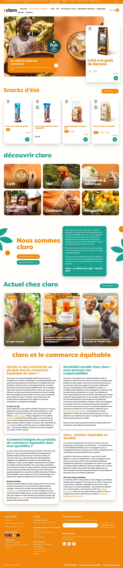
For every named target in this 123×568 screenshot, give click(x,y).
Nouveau (23, 9)
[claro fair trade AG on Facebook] (74, 545)
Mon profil (8, 520)
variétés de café (13, 491)
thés (8, 425)
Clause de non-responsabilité (89, 565)
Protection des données (111, 565)
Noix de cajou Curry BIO (104, 126)
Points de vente (82, 1)
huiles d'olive (22, 498)
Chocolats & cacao (68, 9)
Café (52, 9)
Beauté (21, 12)
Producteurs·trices (94, 1)
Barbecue (45, 9)
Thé (57, 9)
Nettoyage (101, 9)
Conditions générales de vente (13, 526)
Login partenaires (54, 2)
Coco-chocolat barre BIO (17, 126)
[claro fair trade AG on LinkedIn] (64, 545)
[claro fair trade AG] (10, 10)
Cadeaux (29, 12)
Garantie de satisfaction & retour (14, 523)
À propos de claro (54, 1)
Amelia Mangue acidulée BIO (75, 127)
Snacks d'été (34, 9)
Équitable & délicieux (86, 9)
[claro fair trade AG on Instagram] (69, 545)
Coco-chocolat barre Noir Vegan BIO (46, 127)
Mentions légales (70, 565)
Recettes (73, 1)
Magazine (65, 1)
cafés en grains (19, 416)
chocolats (10, 418)
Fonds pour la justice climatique (75, 411)
